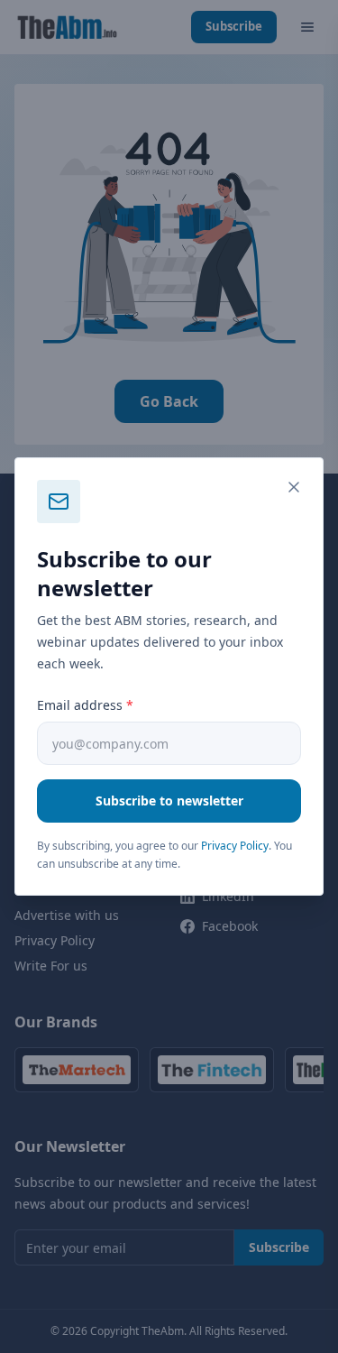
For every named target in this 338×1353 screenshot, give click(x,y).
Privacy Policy (235, 845)
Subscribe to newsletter (169, 800)
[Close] (293, 487)
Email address (85, 704)
